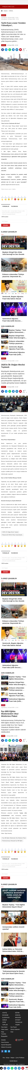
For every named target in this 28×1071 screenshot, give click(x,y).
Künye (7, 1057)
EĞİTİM (17, 1012)
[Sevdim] (9, 197)
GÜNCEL (11, 10)
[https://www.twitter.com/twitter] (5, 1051)
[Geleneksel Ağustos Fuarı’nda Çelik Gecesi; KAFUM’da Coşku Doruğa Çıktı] (14, 309)
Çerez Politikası (20, 1057)
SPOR (4, 1022)
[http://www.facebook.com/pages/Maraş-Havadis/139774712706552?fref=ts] (2, 1051)
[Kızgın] (15, 197)
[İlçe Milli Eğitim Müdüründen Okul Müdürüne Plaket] (14, 752)
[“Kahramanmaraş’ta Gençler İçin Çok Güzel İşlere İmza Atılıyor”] (14, 962)
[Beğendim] (2, 197)
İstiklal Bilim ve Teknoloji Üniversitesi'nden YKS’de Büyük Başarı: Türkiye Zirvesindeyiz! (12, 950)
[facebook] (2, 49)
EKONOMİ (5, 1015)
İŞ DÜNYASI (5, 1017)
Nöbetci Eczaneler (6, 1047)
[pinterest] (20, 49)
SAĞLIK (4, 1020)
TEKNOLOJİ (18, 1022)
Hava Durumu (5, 1042)
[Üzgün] (25, 197)
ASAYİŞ (4, 1012)
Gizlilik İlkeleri (13, 1061)
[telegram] (13, 49)
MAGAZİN (18, 1017)
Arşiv (11, 1031)
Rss (4, 1057)
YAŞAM (17, 1024)
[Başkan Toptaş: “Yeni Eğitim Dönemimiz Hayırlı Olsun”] (14, 895)
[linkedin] (16, 49)
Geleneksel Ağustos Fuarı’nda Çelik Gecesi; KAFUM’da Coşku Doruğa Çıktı (12, 320)
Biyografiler (4, 1036)
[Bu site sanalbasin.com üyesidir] (19, 1039)
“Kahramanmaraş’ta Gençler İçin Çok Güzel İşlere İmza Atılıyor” (13, 972)
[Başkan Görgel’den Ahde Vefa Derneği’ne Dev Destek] (14, 243)
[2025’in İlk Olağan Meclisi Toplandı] (14, 403)
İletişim (12, 1057)
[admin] (9, 1051)
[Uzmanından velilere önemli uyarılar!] (14, 917)
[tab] (5, 206)
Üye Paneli (13, 1027)
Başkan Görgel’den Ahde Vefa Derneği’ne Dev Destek (13, 253)
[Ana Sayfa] (1, 11)
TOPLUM (5, 1024)
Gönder (5, 225)
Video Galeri (4, 1029)
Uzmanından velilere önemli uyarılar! (13, 928)
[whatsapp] (9, 49)
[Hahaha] (18, 197)
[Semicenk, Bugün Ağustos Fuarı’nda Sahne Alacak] (14, 287)
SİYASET (17, 1020)
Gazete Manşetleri (6, 1044)
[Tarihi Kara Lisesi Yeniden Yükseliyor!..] (14, 62)
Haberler (6, 10)
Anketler (3, 1040)
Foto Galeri (4, 1027)
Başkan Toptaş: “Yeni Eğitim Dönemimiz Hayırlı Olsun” (13, 906)
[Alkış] (5, 197)
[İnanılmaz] (21, 197)
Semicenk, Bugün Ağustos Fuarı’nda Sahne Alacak (12, 298)
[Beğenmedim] (12, 197)
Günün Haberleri (15, 1029)
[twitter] (6, 49)
